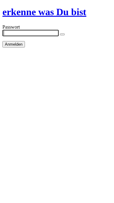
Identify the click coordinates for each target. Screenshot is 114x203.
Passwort (11, 27)
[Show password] (62, 34)
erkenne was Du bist (44, 11)
